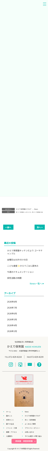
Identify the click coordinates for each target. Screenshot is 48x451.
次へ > (40, 227)
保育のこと (10, 420)
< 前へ (8, 227)
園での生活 (10, 424)
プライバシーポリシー (32, 428)
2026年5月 (12, 319)
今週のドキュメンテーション (20, 271)
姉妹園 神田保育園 (24, 441)
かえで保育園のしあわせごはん (24, 212)
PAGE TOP (44, 435)
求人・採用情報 (30, 420)
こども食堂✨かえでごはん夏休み (22, 265)
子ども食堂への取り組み (33, 436)
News (36, 209)
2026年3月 (12, 331)
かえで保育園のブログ (23, 209)
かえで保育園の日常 (38, 212)
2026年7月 (12, 307)
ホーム (8, 412)
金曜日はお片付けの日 (17, 259)
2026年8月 (12, 301)
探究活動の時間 (14, 277)
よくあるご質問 (30, 424)
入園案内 (9, 436)
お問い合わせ (29, 432)
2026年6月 (12, 313)
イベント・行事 (11, 428)
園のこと (9, 416)
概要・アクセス (11, 432)
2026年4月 (12, 325)
